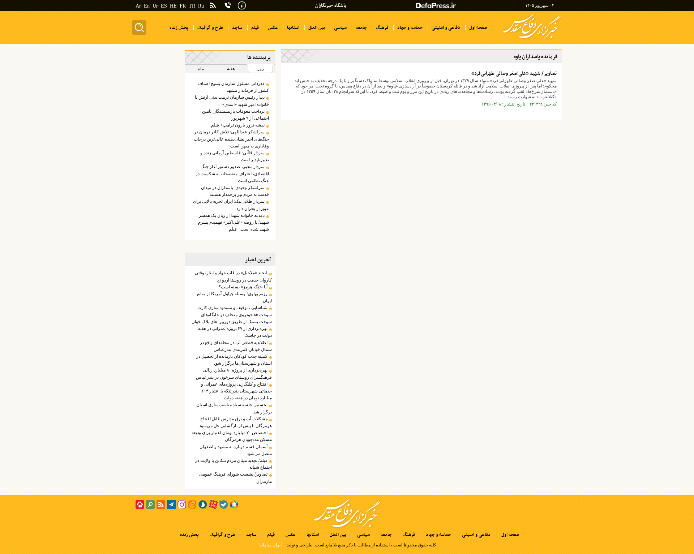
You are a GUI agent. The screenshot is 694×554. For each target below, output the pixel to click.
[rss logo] (213, 6)
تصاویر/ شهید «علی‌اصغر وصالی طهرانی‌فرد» (514, 73)
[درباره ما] (241, 4)
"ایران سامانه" (270, 544)
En (147, 6)
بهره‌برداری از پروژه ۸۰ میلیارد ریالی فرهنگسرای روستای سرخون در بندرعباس (233, 373)
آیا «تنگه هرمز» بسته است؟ (242, 286)
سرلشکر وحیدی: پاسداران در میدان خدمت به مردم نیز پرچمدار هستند (235, 191)
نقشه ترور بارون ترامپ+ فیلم (238, 125)
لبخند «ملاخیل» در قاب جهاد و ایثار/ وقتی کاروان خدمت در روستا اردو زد (233, 276)
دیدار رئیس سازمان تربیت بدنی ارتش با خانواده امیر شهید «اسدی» (232, 101)
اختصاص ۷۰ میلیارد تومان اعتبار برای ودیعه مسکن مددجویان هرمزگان (231, 436)
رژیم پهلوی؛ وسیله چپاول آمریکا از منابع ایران (234, 297)
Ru (201, 6)
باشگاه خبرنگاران (330, 5)
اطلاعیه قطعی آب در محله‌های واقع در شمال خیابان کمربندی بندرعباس (235, 346)
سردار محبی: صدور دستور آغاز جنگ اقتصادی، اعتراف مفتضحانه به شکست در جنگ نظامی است (232, 173)
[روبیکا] (234, 504)
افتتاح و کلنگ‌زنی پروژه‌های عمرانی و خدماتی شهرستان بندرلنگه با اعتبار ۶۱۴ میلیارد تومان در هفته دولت (236, 391)
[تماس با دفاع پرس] (227, 5)
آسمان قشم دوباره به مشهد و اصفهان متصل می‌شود (235, 450)
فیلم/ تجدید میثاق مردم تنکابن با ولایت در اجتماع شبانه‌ (233, 464)
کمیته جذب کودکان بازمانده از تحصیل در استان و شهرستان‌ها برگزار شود (233, 360)
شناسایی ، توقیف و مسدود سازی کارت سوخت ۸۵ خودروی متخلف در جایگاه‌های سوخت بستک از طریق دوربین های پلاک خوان (231, 314)
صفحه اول (510, 535)
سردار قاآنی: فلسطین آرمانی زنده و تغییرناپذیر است (234, 156)
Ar (138, 6)
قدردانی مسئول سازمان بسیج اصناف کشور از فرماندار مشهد (233, 87)
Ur (155, 6)
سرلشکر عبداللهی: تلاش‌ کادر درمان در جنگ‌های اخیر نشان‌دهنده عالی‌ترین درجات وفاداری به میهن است (231, 138)
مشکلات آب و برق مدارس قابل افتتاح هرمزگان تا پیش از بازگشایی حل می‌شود (235, 422)
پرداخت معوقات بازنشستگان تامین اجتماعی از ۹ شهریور (235, 115)
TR (192, 6)
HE (173, 6)
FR (183, 6)
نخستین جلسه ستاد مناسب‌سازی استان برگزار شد (233, 408)
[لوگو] (532, 39)
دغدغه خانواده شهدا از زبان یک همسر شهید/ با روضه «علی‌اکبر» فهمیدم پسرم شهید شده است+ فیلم (233, 222)
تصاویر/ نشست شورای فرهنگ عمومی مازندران (235, 478)
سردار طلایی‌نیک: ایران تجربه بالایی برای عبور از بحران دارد (231, 205)
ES (164, 6)
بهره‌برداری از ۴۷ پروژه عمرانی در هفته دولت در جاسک (234, 332)
